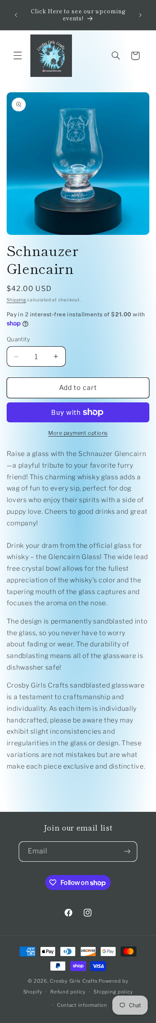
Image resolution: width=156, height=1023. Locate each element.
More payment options (78, 433)
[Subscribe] (127, 851)
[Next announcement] (140, 15)
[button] (17, 55)
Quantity (18, 339)
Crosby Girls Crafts (73, 981)
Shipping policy (113, 992)
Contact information (82, 1005)
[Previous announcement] (16, 15)
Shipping (16, 300)
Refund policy (68, 992)
